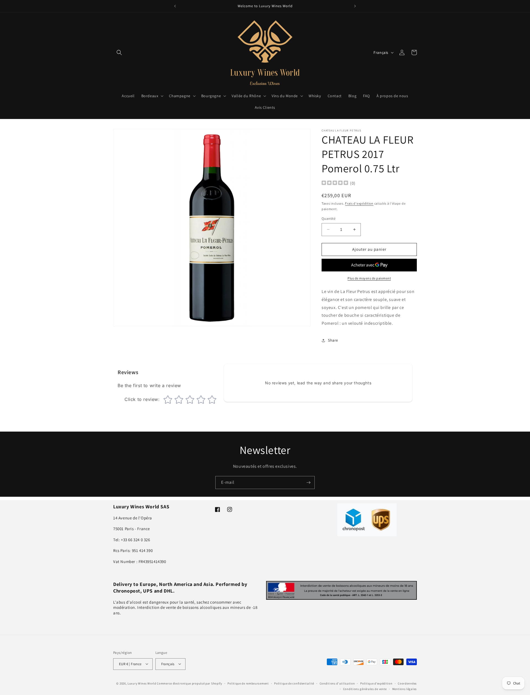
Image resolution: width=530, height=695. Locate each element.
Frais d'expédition (359, 203)
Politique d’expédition (376, 683)
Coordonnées (407, 683)
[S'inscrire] (308, 482)
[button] (119, 52)
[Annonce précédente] (175, 6)
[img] (335, 183)
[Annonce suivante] (355, 6)
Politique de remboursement (248, 683)
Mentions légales (404, 689)
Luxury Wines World (142, 683)
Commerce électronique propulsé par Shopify (189, 683)
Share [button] (333, 340)
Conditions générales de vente (365, 689)
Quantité (328, 218)
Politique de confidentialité (294, 683)
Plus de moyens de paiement (369, 278)
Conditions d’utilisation (337, 683)
